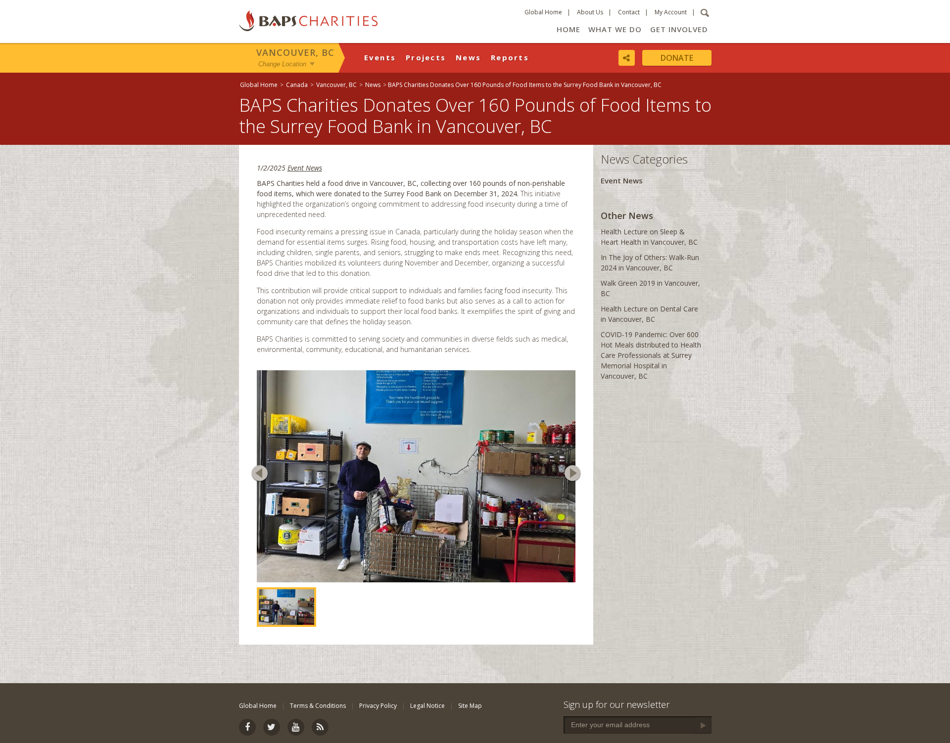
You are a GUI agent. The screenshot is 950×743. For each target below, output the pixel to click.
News (468, 57)
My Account (671, 12)
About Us (590, 12)
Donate (677, 57)
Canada (297, 85)
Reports (510, 57)
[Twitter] (271, 727)
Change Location (282, 63)
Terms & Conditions (318, 705)
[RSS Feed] (320, 727)
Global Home (543, 12)
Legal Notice (427, 705)
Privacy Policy (378, 705)
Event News (304, 168)
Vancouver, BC (295, 52)
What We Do (615, 29)
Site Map (470, 705)
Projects (426, 57)
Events (380, 57)
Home (568, 29)
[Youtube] (295, 727)
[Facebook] (247, 727)
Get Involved (679, 29)
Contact (629, 12)
